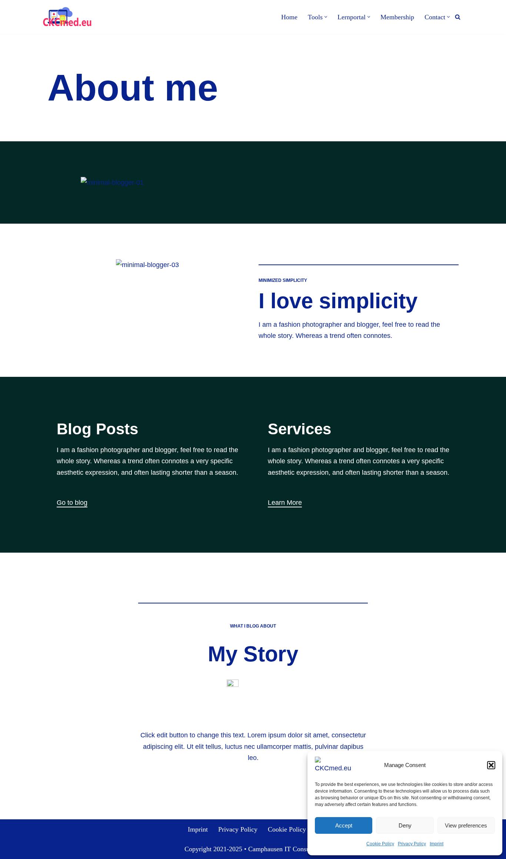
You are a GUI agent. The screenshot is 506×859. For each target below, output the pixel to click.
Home (289, 17)
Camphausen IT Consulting (285, 849)
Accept (343, 825)
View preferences (466, 825)
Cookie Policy (380, 843)
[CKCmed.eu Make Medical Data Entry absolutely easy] (67, 17)
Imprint (436, 843)
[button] (491, 765)
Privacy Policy (412, 843)
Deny (405, 825)
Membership (397, 17)
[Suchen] (457, 17)
